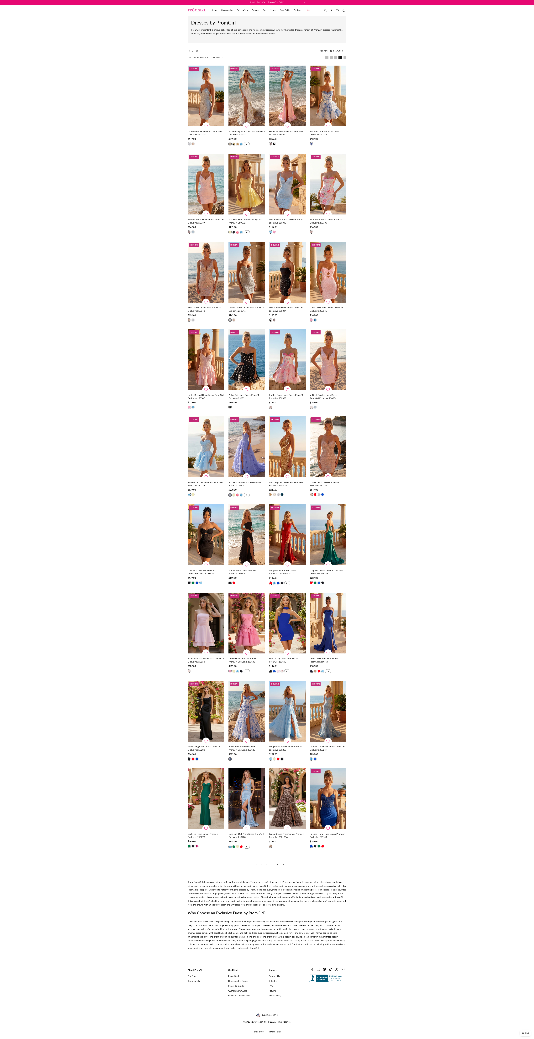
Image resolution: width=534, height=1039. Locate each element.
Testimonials (194, 981)
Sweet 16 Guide (236, 985)
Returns (272, 990)
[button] (325, 10)
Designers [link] (298, 10)
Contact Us (274, 976)
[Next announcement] (304, 2)
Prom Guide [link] (285, 10)
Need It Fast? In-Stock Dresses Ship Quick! (267, 2)
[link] (331, 10)
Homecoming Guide (238, 981)
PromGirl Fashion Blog (239, 995)
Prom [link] (214, 10)
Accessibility (275, 995)
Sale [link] (308, 10)
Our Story (192, 976)
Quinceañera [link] (242, 10)
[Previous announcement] (230, 2)
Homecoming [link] (227, 10)
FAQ (271, 985)
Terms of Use (258, 1032)
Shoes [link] (272, 10)
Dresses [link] (255, 10)
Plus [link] (264, 10)
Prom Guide (234, 976)
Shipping (273, 981)
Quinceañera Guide (237, 990)
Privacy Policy (275, 1032)
